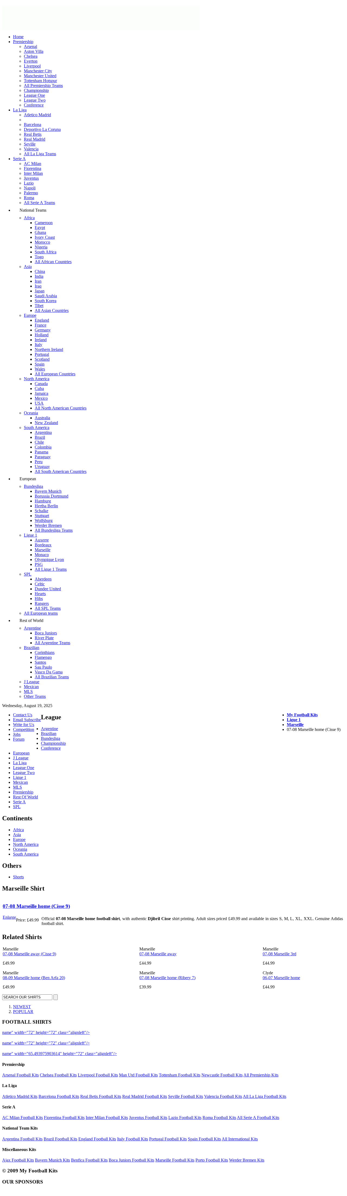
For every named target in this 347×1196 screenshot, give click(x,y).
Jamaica (41, 393)
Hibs (39, 598)
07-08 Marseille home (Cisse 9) (36, 906)
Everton (30, 61)
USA (39, 403)
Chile (39, 442)
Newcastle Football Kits (222, 1075)
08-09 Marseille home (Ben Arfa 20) (34, 977)
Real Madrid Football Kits (144, 1096)
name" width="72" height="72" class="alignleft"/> (46, 1032)
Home (18, 36)
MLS (28, 691)
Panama (41, 452)
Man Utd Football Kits (138, 1075)
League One (34, 95)
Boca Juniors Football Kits (131, 1160)
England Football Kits (97, 1139)
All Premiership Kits (260, 1075)
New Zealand (46, 422)
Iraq (38, 286)
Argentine (32, 628)
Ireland (41, 339)
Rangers (42, 603)
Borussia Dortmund (51, 496)
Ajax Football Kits (18, 1160)
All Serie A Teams (39, 202)
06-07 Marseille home (281, 977)
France (40, 325)
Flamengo (43, 657)
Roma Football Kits (219, 1117)
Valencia (31, 149)
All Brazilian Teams (52, 677)
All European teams (41, 613)
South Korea (45, 300)
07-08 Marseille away (157, 954)
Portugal (42, 354)
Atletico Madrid (37, 114)
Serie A (19, 158)
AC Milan (32, 163)
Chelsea (30, 56)
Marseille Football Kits (174, 1160)
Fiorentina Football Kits (64, 1117)
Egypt (40, 227)
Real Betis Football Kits (100, 1096)
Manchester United (40, 75)
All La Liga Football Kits (264, 1096)
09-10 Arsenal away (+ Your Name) (122, 1043)
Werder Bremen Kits (246, 1160)
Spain (39, 364)
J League (31, 681)
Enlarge (9, 917)
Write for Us (23, 724)
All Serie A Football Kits (258, 1117)
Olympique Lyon (49, 559)
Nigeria (41, 247)
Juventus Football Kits (148, 1117)
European (21, 753)
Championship (36, 90)
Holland (42, 335)
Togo (39, 256)
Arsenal (30, 46)
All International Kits (240, 1139)
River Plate (44, 638)
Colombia (43, 447)
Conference (34, 105)
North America (36, 378)
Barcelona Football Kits (58, 1096)
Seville (30, 144)
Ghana (40, 232)
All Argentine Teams (52, 642)
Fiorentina (32, 168)
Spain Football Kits (204, 1139)
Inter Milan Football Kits (107, 1117)
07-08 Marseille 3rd (279, 954)
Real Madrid (34, 139)
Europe (30, 315)
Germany (43, 330)
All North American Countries (60, 408)
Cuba (39, 388)
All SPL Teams (48, 608)
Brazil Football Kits (60, 1139)
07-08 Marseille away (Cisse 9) (29, 954)
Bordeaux (43, 545)
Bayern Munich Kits (52, 1160)
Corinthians (44, 652)
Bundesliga (33, 486)
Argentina (43, 432)
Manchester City (38, 71)
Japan (39, 291)
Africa (29, 217)
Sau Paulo (43, 667)
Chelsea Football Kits (58, 1075)
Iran (38, 281)
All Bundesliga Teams (54, 530)
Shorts (18, 877)
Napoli (30, 188)
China (40, 271)
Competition (23, 729)
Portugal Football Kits (168, 1139)
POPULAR (23, 1011)
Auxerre (42, 540)
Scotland (42, 359)
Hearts (40, 593)
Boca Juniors (46, 633)
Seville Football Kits (185, 1096)
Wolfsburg (44, 520)
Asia (28, 266)
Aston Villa (33, 51)
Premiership (23, 41)
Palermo (31, 193)
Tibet (39, 305)
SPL (27, 574)
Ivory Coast (45, 237)
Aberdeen (43, 579)
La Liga (20, 110)
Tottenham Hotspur (40, 80)
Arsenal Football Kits (20, 1075)
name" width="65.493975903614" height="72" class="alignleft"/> (59, 1053)
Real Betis (32, 134)
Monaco (42, 554)
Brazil (40, 437)
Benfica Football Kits (89, 1160)
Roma (29, 197)
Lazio (29, 183)
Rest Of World (25, 797)
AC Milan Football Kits (22, 1117)
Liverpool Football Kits (98, 1075)
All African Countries (53, 261)
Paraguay (43, 456)
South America (36, 427)
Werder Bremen (48, 525)
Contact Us (22, 715)
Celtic (40, 584)
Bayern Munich (48, 491)
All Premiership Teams (43, 85)
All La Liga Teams (40, 153)
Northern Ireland (49, 349)
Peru (39, 461)
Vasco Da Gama (49, 672)
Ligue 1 (30, 535)
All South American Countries (60, 471)
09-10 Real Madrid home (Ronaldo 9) (151, 1053)
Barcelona (32, 124)
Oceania (31, 413)
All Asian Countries (52, 310)
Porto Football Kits (211, 1160)
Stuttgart (42, 515)
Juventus (31, 178)
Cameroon (44, 222)
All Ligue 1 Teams (51, 569)
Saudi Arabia (46, 296)
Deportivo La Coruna (42, 129)
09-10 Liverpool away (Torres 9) (119, 1032)
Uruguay (42, 466)
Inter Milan (33, 173)
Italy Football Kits (132, 1139)
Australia (42, 417)
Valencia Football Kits (223, 1096)
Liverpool (32, 66)
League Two (35, 100)
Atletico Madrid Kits (19, 1096)
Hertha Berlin (46, 506)
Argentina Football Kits (22, 1139)
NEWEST (22, 1006)
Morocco (42, 242)
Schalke (41, 510)
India (39, 276)
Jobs (17, 734)
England (42, 320)
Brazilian (31, 647)
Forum (18, 739)
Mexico (41, 398)
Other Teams (35, 696)
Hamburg (43, 501)
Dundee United (48, 588)
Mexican (31, 686)
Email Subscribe (27, 719)
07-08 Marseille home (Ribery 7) (167, 977)
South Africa (45, 252)
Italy (38, 344)
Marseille (42, 549)
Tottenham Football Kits (179, 1075)
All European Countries (55, 374)
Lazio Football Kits (184, 1117)
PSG (39, 564)
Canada (41, 383)
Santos (40, 662)
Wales (40, 369)
